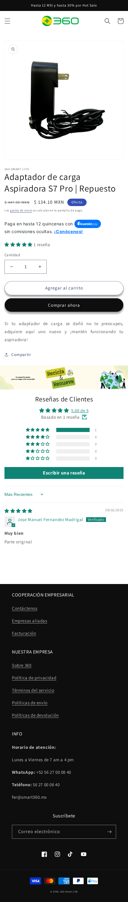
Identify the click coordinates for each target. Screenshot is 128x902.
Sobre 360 (21, 665)
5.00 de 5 (79, 410)
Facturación (24, 633)
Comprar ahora (64, 305)
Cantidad (12, 254)
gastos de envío (21, 210)
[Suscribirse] (109, 832)
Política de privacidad (34, 678)
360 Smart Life (69, 891)
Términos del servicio (33, 690)
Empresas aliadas (29, 621)
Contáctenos (25, 608)
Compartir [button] (21, 354)
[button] (7, 21)
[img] (18, 511)
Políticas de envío (30, 702)
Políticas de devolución (35, 715)
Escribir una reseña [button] (64, 473)
